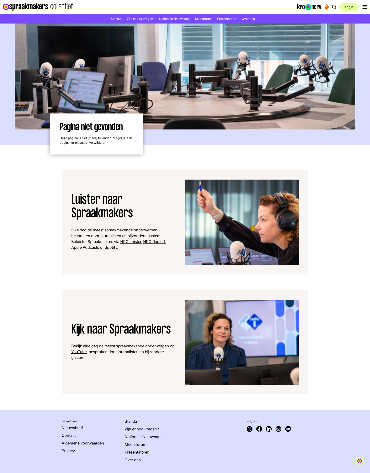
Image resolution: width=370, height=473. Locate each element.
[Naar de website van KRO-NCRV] (309, 7)
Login (349, 7)
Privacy (68, 451)
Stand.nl (116, 19)
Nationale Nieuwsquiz (174, 19)
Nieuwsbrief (72, 427)
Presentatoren (227, 19)
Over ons (248, 19)
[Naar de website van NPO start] (326, 7)
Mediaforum (204, 19)
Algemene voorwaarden (83, 443)
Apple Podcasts (85, 247)
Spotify (111, 247)
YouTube (79, 351)
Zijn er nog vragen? (141, 19)
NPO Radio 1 (154, 241)
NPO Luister (130, 241)
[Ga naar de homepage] (38, 7)
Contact (69, 435)
